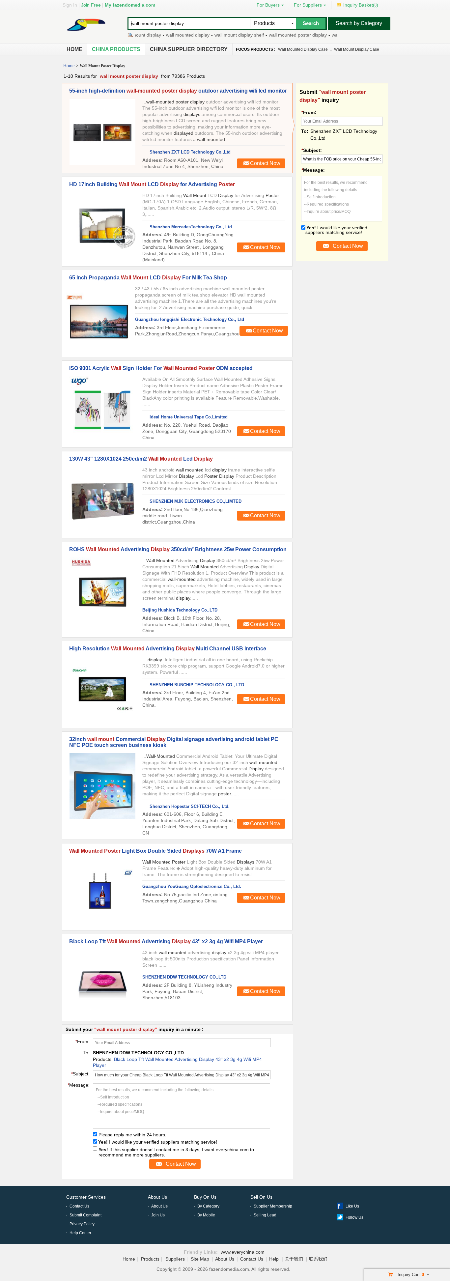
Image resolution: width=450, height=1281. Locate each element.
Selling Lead (265, 1215)
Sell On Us (261, 1197)
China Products (116, 49)
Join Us (158, 1215)
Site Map (200, 1259)
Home (74, 49)
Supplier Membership (273, 1206)
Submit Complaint (85, 1215)
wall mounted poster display (281, 35)
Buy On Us (205, 1197)
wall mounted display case (303, 49)
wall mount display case (356, 49)
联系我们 (318, 1259)
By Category (208, 1206)
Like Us (352, 1206)
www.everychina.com (243, 1252)
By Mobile (206, 1215)
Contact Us (79, 1206)
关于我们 (294, 1259)
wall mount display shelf (222, 35)
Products (150, 1259)
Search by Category (359, 23)
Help (274, 1259)
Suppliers (175, 1259)
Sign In (70, 5)
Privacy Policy (82, 1224)
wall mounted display (171, 35)
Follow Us (354, 1217)
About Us (157, 1197)
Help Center (80, 1233)
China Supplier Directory (189, 49)
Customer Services (86, 1197)
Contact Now (265, 163)
